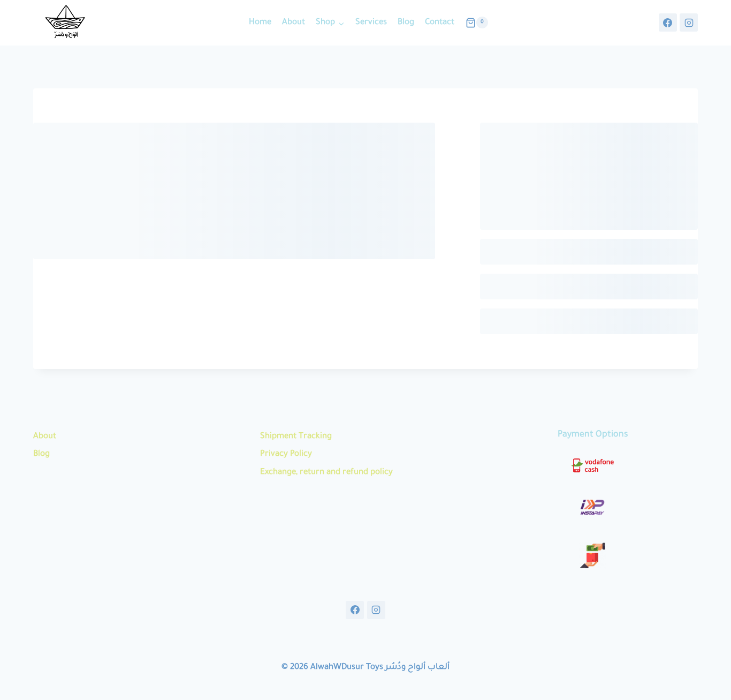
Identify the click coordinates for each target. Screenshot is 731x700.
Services (371, 22)
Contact (439, 22)
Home (260, 22)
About (293, 22)
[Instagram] (689, 22)
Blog (406, 22)
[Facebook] (668, 22)
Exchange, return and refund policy (326, 472)
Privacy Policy (286, 454)
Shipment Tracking (296, 436)
